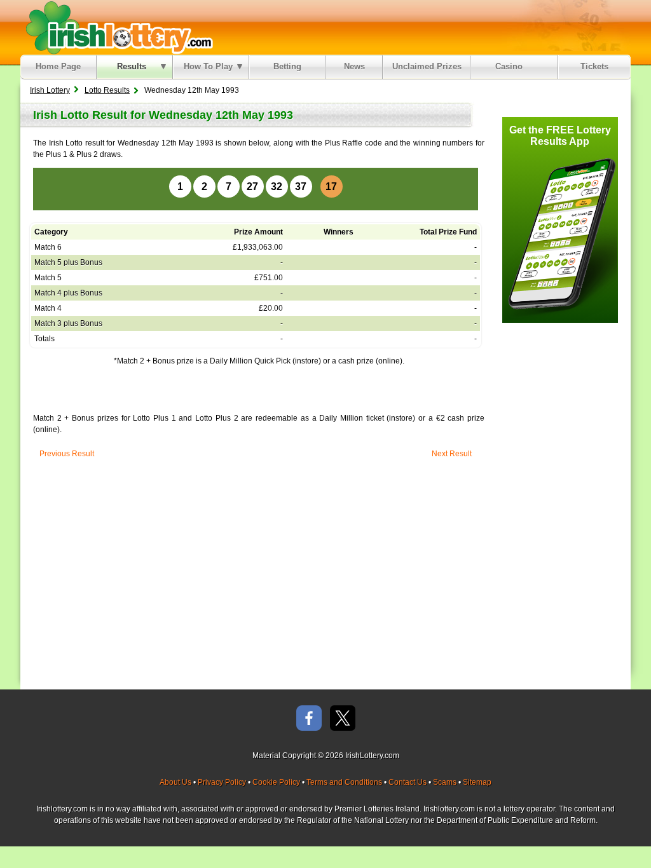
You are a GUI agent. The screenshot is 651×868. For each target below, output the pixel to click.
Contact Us (407, 782)
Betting (287, 66)
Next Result (452, 453)
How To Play (208, 66)
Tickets (594, 66)
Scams (444, 782)
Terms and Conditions (344, 782)
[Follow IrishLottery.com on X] (343, 719)
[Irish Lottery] (117, 27)
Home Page (58, 66)
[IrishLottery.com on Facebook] (309, 719)
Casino (511, 66)
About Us (175, 782)
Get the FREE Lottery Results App (560, 136)
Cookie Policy (276, 782)
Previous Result (66, 453)
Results (131, 66)
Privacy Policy (222, 782)
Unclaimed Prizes (427, 66)
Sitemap (477, 782)
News (354, 66)
